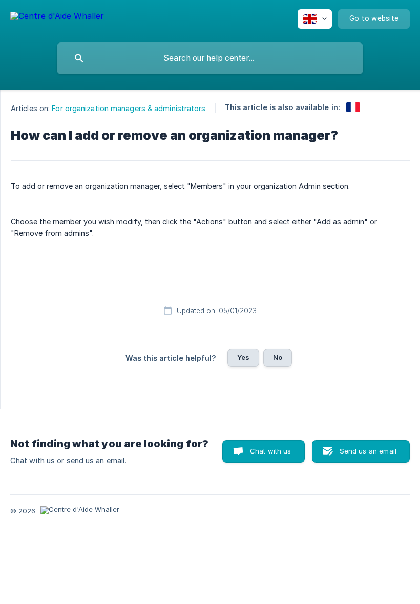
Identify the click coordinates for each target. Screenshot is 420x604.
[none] (57, 17)
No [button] (277, 357)
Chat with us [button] (270, 451)
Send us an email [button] (368, 451)
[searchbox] (210, 58)
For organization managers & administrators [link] (128, 108)
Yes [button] (243, 357)
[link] (353, 107)
